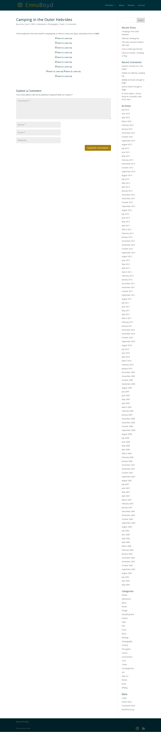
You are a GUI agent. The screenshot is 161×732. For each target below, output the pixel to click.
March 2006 (126, 546)
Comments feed (128, 705)
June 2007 (126, 488)
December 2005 (128, 558)
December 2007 (128, 465)
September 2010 (128, 341)
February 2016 (127, 125)
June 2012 (126, 260)
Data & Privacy (22, 721)
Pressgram (126, 649)
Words (124, 680)
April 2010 (126, 357)
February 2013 (127, 233)
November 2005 (128, 561)
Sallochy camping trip (130, 38)
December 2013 (128, 195)
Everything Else (128, 614)
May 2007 (126, 492)
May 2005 (126, 585)
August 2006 (127, 527)
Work (124, 684)
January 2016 (127, 129)
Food (124, 630)
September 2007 (128, 476)
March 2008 (126, 453)
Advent (124, 595)
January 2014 (127, 191)
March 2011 (126, 318)
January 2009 (127, 415)
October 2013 (127, 202)
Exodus (125, 618)
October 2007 (127, 473)
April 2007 (126, 496)
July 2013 (125, 214)
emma (21, 24)
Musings (125, 637)
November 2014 (128, 164)
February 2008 (127, 457)
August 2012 (127, 256)
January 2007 (127, 507)
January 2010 (127, 368)
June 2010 (126, 353)
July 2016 (125, 109)
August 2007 (127, 480)
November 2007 (128, 469)
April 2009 (126, 403)
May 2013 (126, 221)
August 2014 (127, 175)
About (121, 5)
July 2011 (125, 303)
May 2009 (126, 399)
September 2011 (128, 295)
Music (124, 633)
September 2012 (128, 252)
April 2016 (126, 117)
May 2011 (126, 310)
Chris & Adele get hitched (132, 49)
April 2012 (126, 268)
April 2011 (126, 314)
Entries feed (126, 702)
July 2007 (125, 484)
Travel (61, 24)
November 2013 (128, 198)
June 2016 (126, 113)
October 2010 (127, 337)
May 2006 (126, 538)
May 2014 (126, 183)
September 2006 (128, 523)
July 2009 (125, 391)
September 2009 (128, 384)
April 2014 (126, 187)
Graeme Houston (129, 66)
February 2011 (127, 322)
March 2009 (126, 407)
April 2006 (126, 542)
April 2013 (126, 225)
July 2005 (125, 577)
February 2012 (127, 276)
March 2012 (126, 272)
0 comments (71, 24)
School (124, 653)
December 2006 (128, 511)
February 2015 (127, 160)
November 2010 (128, 333)
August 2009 (127, 388)
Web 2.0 (125, 676)
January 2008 (127, 461)
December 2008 (128, 418)
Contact (141, 5)
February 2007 (127, 503)
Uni (123, 672)
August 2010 (127, 345)
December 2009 (128, 372)
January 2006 (127, 554)
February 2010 (127, 364)
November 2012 (128, 245)
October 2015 (127, 137)
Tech (124, 661)
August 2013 (127, 210)
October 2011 (127, 291)
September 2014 (128, 171)
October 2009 (127, 380)
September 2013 (128, 206)
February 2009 (127, 411)
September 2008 (128, 430)
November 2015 (128, 133)
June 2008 (126, 442)
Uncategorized (128, 668)
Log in (124, 698)
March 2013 (126, 229)
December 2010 (128, 330)
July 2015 (125, 148)
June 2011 (126, 306)
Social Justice (127, 657)
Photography (52, 24)
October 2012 (127, 249)
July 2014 (125, 179)
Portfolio (109, 5)
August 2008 (127, 434)
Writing (124, 687)
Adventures (41, 24)
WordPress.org (128, 709)
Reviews (131, 5)
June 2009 (126, 395)
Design (124, 610)
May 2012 (126, 264)
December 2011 (128, 283)
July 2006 (125, 530)
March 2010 (126, 361)
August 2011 (127, 299)
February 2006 (127, 550)
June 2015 (126, 152)
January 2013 (127, 237)
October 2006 (127, 519)
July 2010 (125, 349)
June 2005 (126, 581)
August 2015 (127, 144)
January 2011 (127, 326)
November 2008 (128, 422)
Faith (124, 622)
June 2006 (126, 534)
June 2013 (126, 218)
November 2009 (128, 376)
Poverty (125, 645)
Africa (124, 603)
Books (124, 606)
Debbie (125, 73)
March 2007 (126, 500)
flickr (97, 33)
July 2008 (125, 438)
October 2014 (127, 167)
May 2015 (126, 156)
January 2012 (127, 279)
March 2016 (126, 121)
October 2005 (127, 565)
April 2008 (126, 449)
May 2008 (126, 445)
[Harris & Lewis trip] (63, 38)
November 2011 (128, 287)
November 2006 (128, 515)
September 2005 (128, 569)
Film (123, 626)
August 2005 (127, 573)
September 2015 (128, 140)
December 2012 (128, 241)
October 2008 (127, 426)
